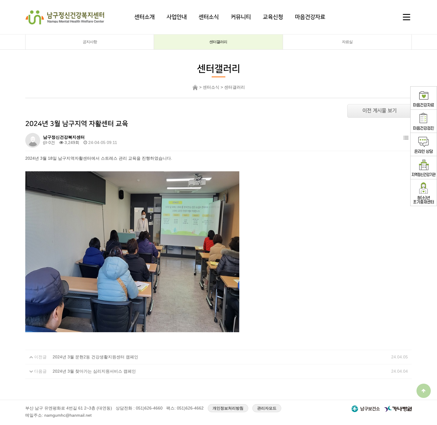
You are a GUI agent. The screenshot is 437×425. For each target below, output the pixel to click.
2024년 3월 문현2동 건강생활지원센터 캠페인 (95, 357)
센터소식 (209, 17)
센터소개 (144, 17)
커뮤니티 (241, 17)
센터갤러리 (218, 42)
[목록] (405, 138)
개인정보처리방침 (228, 408)
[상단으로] (423, 390)
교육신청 (273, 17)
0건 (51, 142)
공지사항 (90, 42)
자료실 (347, 42)
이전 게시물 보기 (379, 110)
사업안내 (176, 17)
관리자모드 (266, 408)
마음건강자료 (310, 17)
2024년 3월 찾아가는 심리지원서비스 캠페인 (94, 371)
